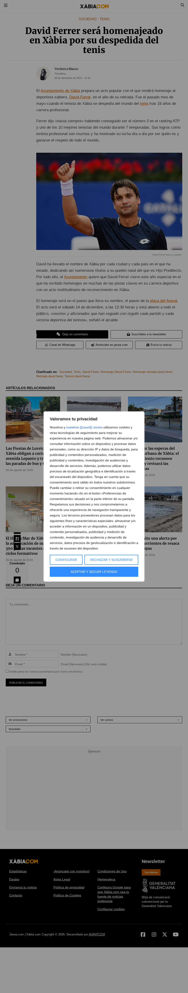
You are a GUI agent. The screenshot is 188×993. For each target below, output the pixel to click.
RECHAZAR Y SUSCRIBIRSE (111, 560)
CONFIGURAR (66, 560)
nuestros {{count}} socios (84, 427)
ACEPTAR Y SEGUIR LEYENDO (94, 572)
